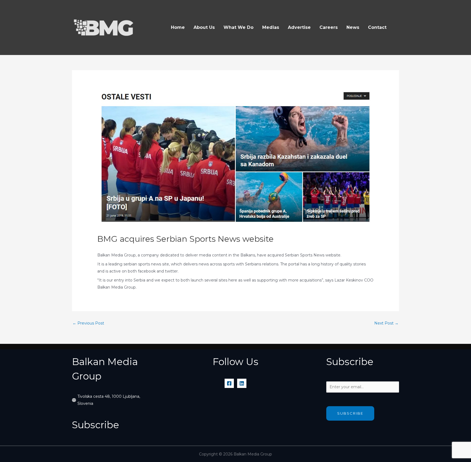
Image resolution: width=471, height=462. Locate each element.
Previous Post (88, 323)
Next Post (386, 323)
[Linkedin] (241, 383)
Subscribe (350, 413)
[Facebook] (229, 383)
